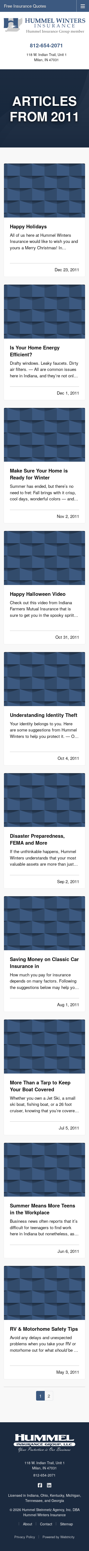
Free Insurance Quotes (25, 6)
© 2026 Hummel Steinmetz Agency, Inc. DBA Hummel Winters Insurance (45, 1512)
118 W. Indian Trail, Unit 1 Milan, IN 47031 (44, 1465)
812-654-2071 (46, 45)
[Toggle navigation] (83, 6)
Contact (46, 1523)
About (27, 1523)
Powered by (59, 1536)
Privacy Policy (24, 1536)
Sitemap (66, 1523)
